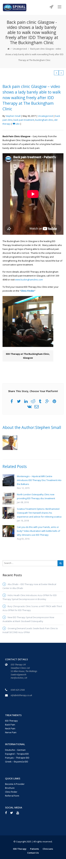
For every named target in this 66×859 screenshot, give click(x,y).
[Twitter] (13, 813)
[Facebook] (7, 813)
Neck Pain (10, 728)
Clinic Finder (28, 290)
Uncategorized (20, 48)
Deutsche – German (15, 749)
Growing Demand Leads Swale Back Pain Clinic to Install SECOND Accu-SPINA (30, 630)
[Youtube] (19, 813)
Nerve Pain (10, 732)
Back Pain (10, 724)
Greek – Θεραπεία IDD (16, 761)
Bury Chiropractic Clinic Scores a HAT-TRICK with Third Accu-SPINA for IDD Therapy (32, 608)
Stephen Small (13, 115)
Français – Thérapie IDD (17, 757)
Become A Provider (15, 784)
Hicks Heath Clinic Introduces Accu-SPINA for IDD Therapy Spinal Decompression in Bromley (30, 597)
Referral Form (12, 795)
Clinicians (48, 848)
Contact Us (33, 852)
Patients (34, 848)
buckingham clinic (44, 119)
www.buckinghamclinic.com (29, 279)
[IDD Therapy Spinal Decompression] (15, 7)
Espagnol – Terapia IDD (17, 753)
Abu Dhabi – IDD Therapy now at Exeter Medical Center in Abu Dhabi (29, 586)
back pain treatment (24, 119)
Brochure (10, 787)
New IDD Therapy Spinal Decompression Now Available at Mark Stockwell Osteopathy (28, 619)
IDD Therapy (11, 720)
